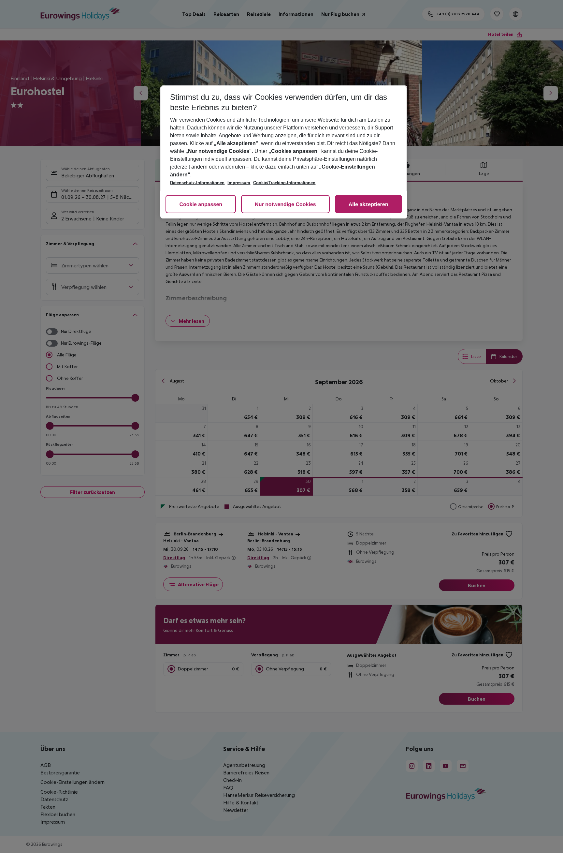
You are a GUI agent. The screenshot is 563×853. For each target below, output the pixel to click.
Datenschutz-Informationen (197, 182)
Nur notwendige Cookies (285, 204)
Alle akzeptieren (368, 204)
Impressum (238, 182)
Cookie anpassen (200, 204)
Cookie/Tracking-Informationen (284, 182)
